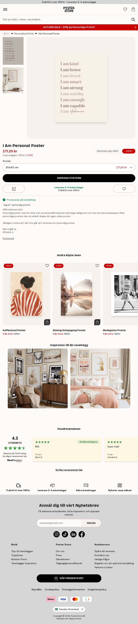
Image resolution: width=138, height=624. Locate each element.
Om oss (60, 551)
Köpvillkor (37, 589)
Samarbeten (63, 559)
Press (59, 555)
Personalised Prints (24, 33)
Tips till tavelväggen (22, 551)
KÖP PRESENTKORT (72, 578)
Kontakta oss (102, 555)
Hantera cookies (104, 567)
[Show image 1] (13, 51)
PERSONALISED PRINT (108, 151)
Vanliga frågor (102, 559)
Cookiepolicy (52, 589)
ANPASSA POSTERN (69, 178)
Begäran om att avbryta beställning (114, 563)
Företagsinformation (73, 589)
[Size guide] (14, 189)
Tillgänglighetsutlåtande (69, 563)
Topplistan (17, 555)
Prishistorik (8, 238)
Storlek (7, 161)
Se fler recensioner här (69, 469)
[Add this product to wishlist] (124, 189)
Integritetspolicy (97, 589)
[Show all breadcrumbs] (6, 33)
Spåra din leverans (105, 551)
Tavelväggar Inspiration (24, 563)
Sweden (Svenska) (69, 609)
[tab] (125, 9)
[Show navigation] (5, 9)
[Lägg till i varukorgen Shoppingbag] (47, 322)
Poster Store (76, 616)
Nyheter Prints (19, 559)
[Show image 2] (13, 80)
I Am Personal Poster (49, 33)
